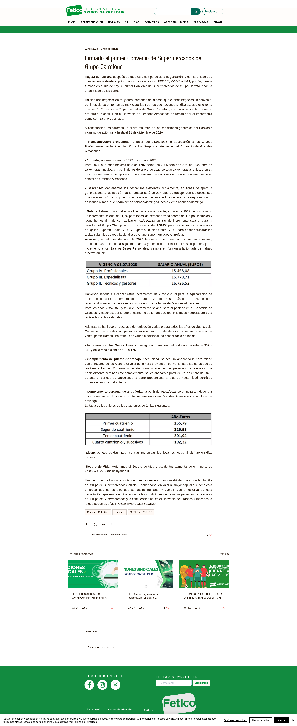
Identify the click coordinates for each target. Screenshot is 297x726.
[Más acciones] (210, 49)
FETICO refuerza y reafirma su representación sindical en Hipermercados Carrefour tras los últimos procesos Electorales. (145, 596)
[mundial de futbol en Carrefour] (204, 574)
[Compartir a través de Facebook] (86, 524)
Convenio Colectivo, (98, 512)
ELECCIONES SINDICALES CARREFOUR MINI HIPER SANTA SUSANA (89, 596)
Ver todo (224, 553)
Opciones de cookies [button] (235, 720)
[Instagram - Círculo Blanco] (102, 685)
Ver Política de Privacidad (83, 721)
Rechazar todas (261, 720)
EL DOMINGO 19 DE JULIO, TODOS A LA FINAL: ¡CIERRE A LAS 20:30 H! (202, 596)
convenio (119, 512)
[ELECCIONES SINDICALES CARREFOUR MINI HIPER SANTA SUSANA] (93, 574)
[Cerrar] (293, 720)
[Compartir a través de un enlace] (111, 524)
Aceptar (281, 720)
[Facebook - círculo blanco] (89, 685)
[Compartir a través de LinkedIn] (103, 524)
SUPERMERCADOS (141, 512)
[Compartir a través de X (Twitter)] (95, 524)
